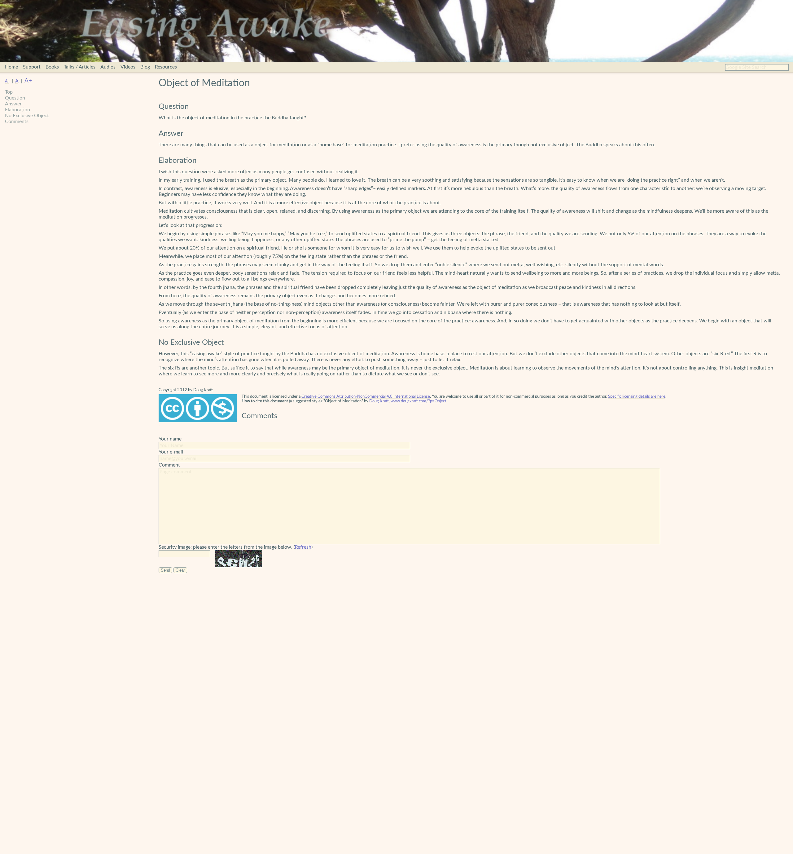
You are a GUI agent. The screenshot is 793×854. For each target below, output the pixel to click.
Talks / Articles (79, 66)
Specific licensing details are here (636, 396)
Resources (166, 66)
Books (52, 66)
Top (9, 92)
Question (15, 97)
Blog (145, 66)
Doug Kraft (379, 401)
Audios (108, 66)
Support (32, 66)
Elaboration (17, 109)
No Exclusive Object (27, 115)
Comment (169, 464)
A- (7, 81)
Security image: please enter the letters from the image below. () (236, 547)
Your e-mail (171, 451)
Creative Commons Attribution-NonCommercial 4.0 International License (365, 396)
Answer (13, 103)
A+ (28, 81)
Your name (170, 438)
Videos (127, 66)
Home (11, 66)
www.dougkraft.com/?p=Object (418, 401)
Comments (16, 121)
